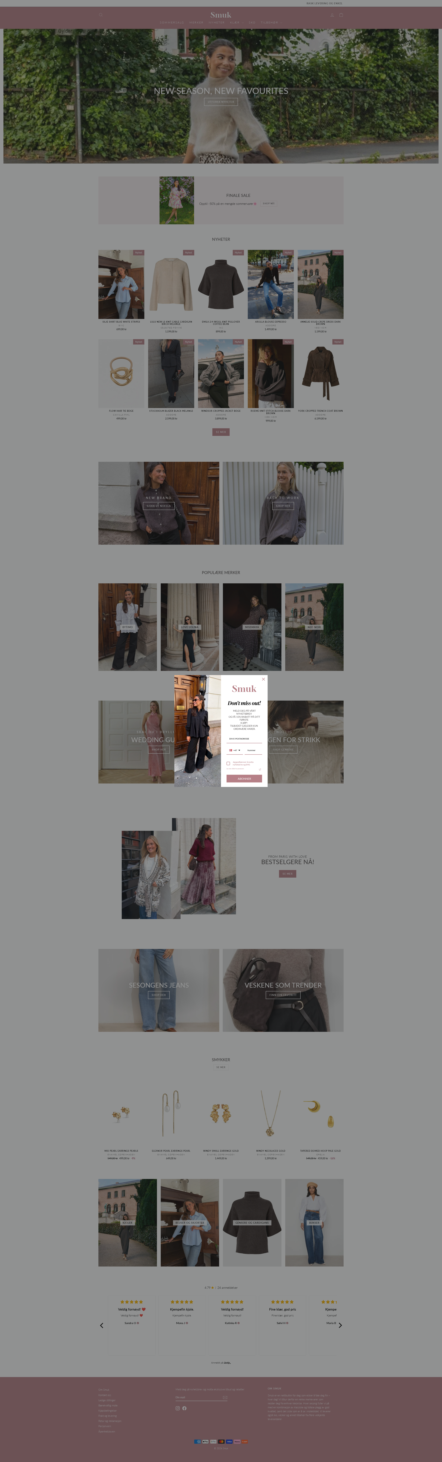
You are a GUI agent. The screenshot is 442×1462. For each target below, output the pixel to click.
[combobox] (235, 750)
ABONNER (244, 778)
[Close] (263, 679)
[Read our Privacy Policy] (260, 769)
